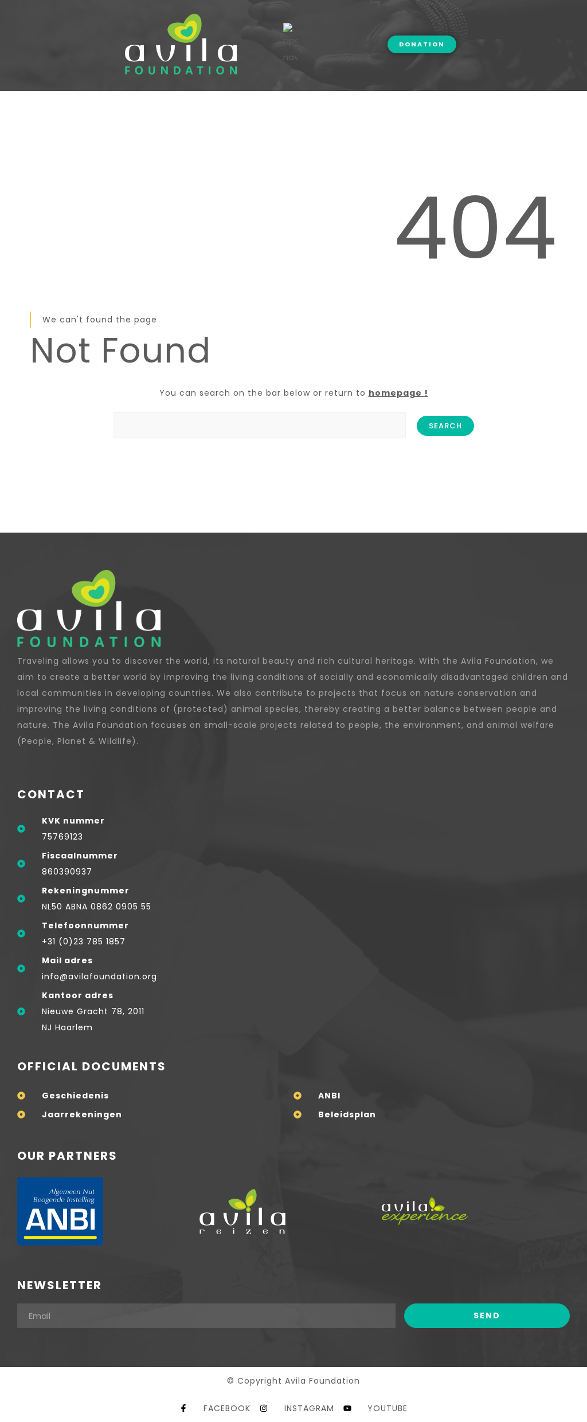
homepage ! (398, 393)
